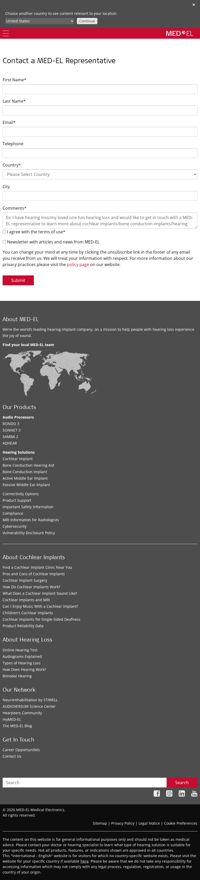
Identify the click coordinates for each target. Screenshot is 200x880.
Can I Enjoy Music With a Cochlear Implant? (40, 606)
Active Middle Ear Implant (25, 478)
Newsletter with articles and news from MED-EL (52, 242)
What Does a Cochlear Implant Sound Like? (40, 593)
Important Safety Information (28, 506)
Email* (9, 122)
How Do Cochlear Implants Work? (31, 586)
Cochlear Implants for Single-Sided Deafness (41, 619)
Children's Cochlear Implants (28, 612)
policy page (78, 264)
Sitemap (100, 823)
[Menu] (6, 33)
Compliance (13, 513)
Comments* (15, 208)
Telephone (13, 144)
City (6, 186)
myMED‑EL (12, 719)
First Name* (14, 80)
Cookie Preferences (180, 823)
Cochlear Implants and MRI (26, 599)
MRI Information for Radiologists (31, 519)
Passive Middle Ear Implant (26, 484)
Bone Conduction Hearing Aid (28, 465)
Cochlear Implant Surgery (25, 580)
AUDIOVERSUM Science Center (29, 706)
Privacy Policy (122, 823)
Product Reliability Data (23, 625)
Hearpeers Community (22, 712)
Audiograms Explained (22, 656)
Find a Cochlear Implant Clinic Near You (37, 567)
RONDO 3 (11, 423)
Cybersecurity (15, 526)
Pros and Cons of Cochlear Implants (34, 573)
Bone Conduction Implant (25, 471)
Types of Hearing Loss (22, 662)
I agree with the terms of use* (35, 232)
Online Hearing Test (20, 649)
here (84, 861)
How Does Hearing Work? (24, 669)
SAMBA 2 (10, 436)
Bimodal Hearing (17, 675)
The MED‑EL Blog (17, 725)
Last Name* (14, 101)
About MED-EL (21, 320)
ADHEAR (10, 443)
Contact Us (12, 756)
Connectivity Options (21, 493)
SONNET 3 (12, 430)
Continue (87, 20)
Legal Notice (149, 823)
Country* (12, 165)
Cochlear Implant (18, 458)
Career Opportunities (21, 749)
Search (182, 782)
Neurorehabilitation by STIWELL (30, 699)
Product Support (17, 500)
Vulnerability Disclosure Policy (29, 532)
